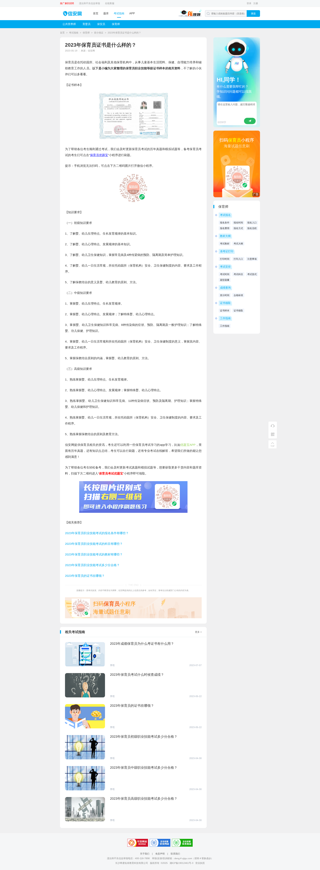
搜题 (253, 13)
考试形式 (252, 274)
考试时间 (224, 274)
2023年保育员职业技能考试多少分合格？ (92, 565)
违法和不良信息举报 (89, 3)
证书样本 (224, 310)
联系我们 (175, 853)
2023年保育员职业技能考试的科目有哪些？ (94, 543)
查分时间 (224, 295)
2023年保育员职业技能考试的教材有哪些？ (94, 554)
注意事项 (252, 259)
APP (132, 13)
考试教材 (224, 243)
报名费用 (224, 228)
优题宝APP (188, 444)
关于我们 (144, 853)
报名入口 (252, 222)
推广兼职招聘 (67, 3)
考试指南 (119, 13)
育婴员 (86, 24)
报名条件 (224, 222)
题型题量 (224, 280)
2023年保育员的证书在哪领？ (85, 575)
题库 (106, 13)
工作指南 (224, 326)
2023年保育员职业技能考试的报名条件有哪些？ (97, 533)
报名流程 (252, 228)
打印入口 (238, 259)
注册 (255, 3)
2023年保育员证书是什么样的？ (124, 32)
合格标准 (238, 295)
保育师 (116, 24)
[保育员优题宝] (133, 201)
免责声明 (160, 853)
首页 (95, 13)
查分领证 (98, 32)
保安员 (101, 24)
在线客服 (109, 3)
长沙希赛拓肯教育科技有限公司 (131, 863)
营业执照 (200, 863)
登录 (249, 3)
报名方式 (238, 228)
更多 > (198, 632)
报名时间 (238, 222)
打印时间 (224, 259)
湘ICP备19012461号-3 (181, 863)
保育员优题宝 (99, 155)
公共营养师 (69, 24)
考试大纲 (238, 243)
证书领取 (238, 310)
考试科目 (238, 274)
